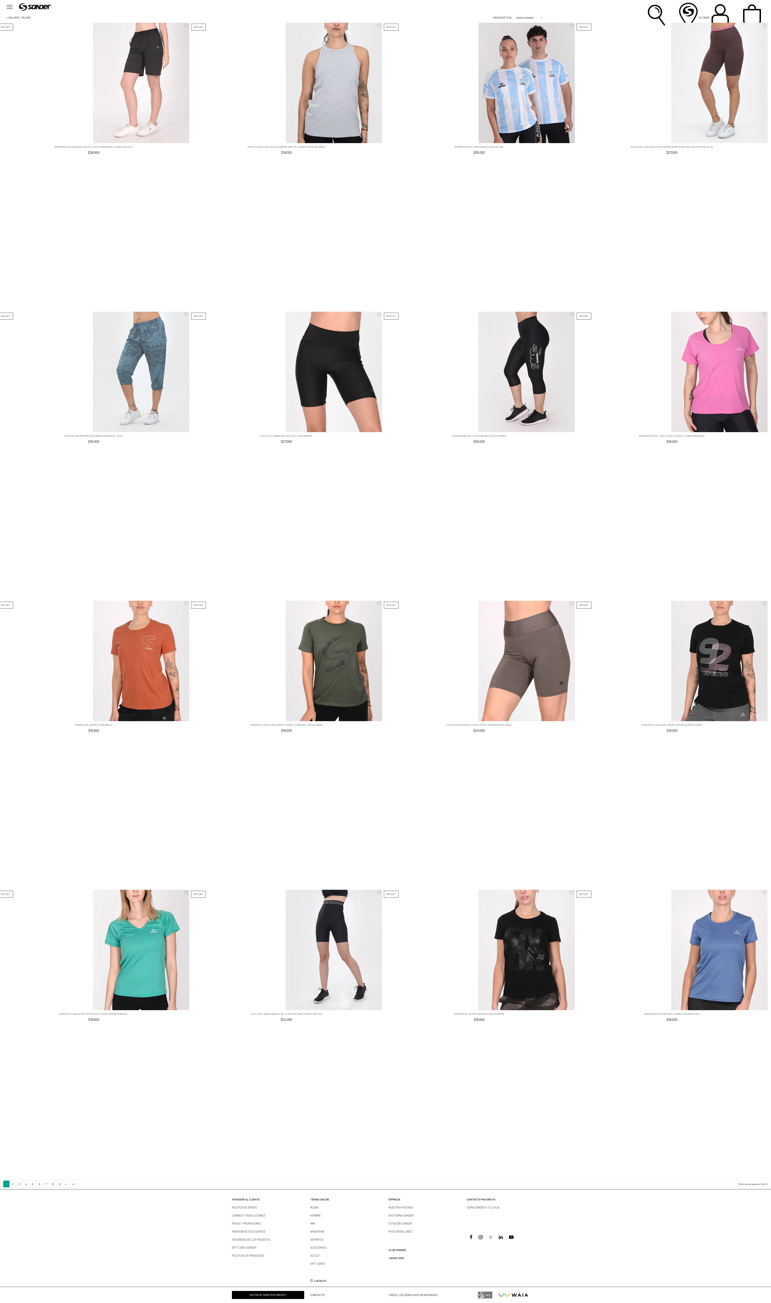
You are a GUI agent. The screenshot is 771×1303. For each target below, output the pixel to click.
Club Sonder (397, 1250)
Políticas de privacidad (248, 1255)
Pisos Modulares (401, 1231)
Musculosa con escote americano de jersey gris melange (286, 146)
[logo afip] (485, 1295)
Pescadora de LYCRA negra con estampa (479, 435)
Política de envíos (244, 1207)
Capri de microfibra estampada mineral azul (93, 435)
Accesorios (318, 1247)
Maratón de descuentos (249, 1231)
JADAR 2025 (396, 1258)
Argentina (317, 1231)
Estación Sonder (400, 1223)
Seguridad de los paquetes (251, 1239)
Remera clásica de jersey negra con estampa (671, 724)
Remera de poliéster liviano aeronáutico (672, 1013)
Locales (320, 1280)
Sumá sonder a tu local (483, 1207)
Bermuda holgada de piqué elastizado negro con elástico (94, 146)
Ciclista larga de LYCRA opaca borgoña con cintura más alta (672, 146)
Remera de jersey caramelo (93, 724)
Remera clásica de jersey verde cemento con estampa (286, 724)
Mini (312, 1223)
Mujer (314, 1207)
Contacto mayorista (481, 1199)
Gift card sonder (244, 1247)
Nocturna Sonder (401, 1215)
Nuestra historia (401, 1207)
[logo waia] (513, 1295)
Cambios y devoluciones (248, 1215)
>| (73, 1184)
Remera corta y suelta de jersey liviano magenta (672, 435)
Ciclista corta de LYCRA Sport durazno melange (479, 724)
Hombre (315, 1215)
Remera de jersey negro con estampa (479, 1013)
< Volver (12, 17)
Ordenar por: (503, 17)
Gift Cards (317, 1263)
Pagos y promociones (246, 1223)
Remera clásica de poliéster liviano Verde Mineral (93, 1013)
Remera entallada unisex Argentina (479, 146)
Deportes (317, 1239)
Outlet (315, 1255)
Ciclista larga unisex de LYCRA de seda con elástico (286, 1013)
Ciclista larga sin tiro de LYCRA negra (286, 435)
